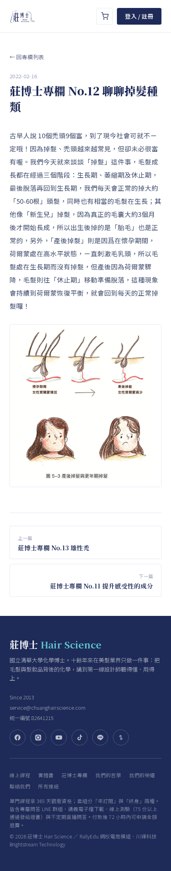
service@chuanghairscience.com (48, 707)
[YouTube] (59, 737)
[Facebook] (17, 737)
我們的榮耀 (142, 775)
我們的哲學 (108, 775)
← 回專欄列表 (27, 57)
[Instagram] (38, 737)
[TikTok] (79, 737)
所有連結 (48, 786)
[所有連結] (121, 737)
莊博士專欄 (74, 775)
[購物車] (104, 16)
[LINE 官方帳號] (100, 737)
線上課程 (20, 775)
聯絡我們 (20, 786)
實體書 (46, 775)
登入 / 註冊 (139, 16)
